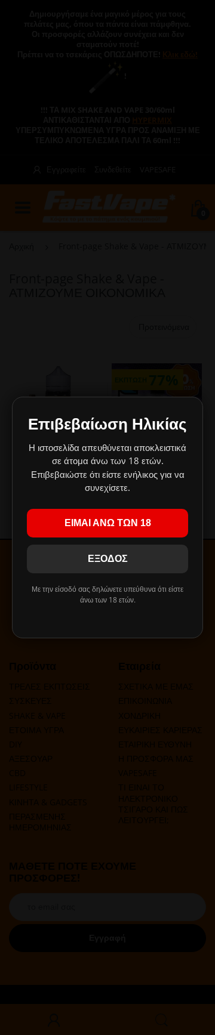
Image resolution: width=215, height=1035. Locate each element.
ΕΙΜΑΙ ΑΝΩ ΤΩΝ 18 (107, 523)
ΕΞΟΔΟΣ (108, 559)
